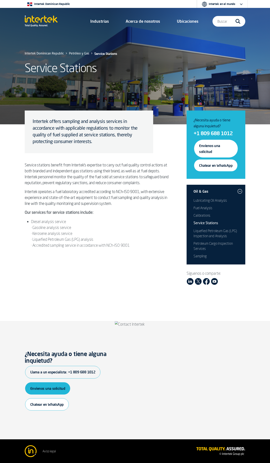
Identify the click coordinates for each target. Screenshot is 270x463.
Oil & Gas (201, 191)
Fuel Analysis (203, 208)
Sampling (200, 256)
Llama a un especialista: (62, 372)
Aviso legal (49, 451)
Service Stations (206, 223)
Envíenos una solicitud (209, 148)
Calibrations (202, 215)
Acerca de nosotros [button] (143, 21)
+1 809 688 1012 (213, 133)
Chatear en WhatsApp (215, 165)
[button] (99, 21)
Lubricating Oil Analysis (210, 200)
